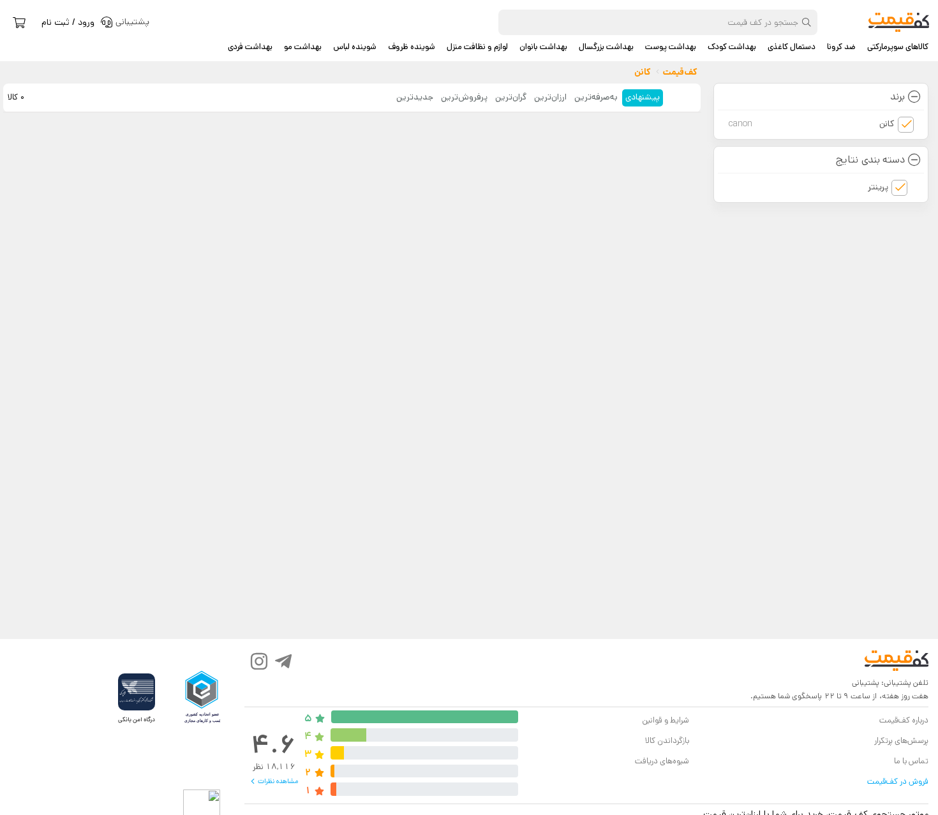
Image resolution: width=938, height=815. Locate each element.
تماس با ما (911, 761)
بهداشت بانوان (543, 47)
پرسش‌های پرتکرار (901, 741)
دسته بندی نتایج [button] (870, 159)
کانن (811, 123)
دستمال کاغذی (791, 47)
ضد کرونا (841, 47)
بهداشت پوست (670, 47)
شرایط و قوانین (665, 720)
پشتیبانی (865, 682)
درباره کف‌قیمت (903, 720)
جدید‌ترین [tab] (414, 97)
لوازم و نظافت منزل (477, 47)
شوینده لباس (354, 47)
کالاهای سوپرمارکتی (897, 47)
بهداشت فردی (250, 47)
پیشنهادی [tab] (642, 97)
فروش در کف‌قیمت (897, 781)
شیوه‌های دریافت (662, 761)
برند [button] (897, 96)
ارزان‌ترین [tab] (550, 97)
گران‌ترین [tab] (510, 97)
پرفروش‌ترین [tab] (464, 97)
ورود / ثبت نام (67, 22)
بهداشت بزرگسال (606, 47)
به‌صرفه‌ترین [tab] (596, 97)
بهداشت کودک (732, 47)
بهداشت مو (303, 47)
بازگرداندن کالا (667, 741)
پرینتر (878, 186)
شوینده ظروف (411, 47)
